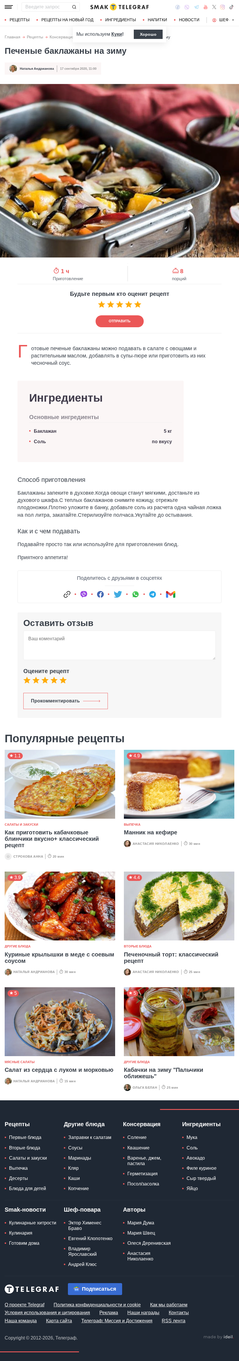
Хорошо (148, 34)
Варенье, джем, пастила (144, 1161)
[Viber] (187, 7)
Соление (137, 1137)
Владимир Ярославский (82, 1251)
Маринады (79, 1158)
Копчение (78, 1188)
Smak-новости (25, 1209)
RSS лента (173, 1320)
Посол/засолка (143, 1183)
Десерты (18, 1178)
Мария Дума (140, 1222)
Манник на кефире (150, 832)
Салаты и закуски (21, 824)
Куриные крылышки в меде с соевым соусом (59, 957)
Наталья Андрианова (37, 68)
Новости (189, 19)
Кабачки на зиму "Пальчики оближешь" (163, 1073)
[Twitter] (214, 7)
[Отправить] (74, 7)
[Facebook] (177, 7)
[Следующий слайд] (233, 20)
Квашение (138, 1147)
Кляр (73, 1168)
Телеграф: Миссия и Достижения (116, 1320)
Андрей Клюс (82, 1264)
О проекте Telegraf (24, 1304)
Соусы (75, 1147)
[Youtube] (205, 7)
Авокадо (196, 1158)
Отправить (120, 321)
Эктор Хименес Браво (84, 1225)
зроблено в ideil (218, 1337)
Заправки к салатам (89, 1137)
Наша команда (21, 1320)
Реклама (108, 1312)
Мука (192, 1137)
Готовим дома (24, 1243)
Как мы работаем (168, 1304)
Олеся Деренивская (149, 1243)
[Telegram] (196, 7)
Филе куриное (202, 1168)
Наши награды (143, 1312)
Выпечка (132, 824)
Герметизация (142, 1173)
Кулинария (20, 1233)
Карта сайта (59, 1320)
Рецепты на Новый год (67, 19)
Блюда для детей (27, 1188)
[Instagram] (222, 7)
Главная (12, 37)
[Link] (67, 594)
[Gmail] (170, 594)
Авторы (134, 1209)
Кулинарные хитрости (32, 1222)
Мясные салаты (20, 1062)
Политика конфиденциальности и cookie (97, 1304)
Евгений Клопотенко (90, 1238)
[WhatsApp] (135, 594)
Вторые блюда (138, 946)
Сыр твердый (201, 1178)
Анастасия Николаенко (156, 843)
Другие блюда (18, 946)
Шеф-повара (82, 1209)
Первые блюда (25, 1137)
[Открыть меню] (9, 7)
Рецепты (19, 19)
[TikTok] (231, 7)
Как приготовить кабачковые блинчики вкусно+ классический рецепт (52, 838)
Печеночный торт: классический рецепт (171, 957)
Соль (40, 441)
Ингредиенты (120, 19)
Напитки (157, 19)
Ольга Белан (145, 1087)
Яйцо (192, 1188)
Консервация (62, 37)
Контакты (179, 1312)
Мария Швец (141, 1233)
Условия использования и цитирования (47, 1312)
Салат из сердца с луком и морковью (59, 1070)
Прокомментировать (55, 700)
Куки (116, 34)
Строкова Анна (28, 856)
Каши (74, 1178)
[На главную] (119, 7)
